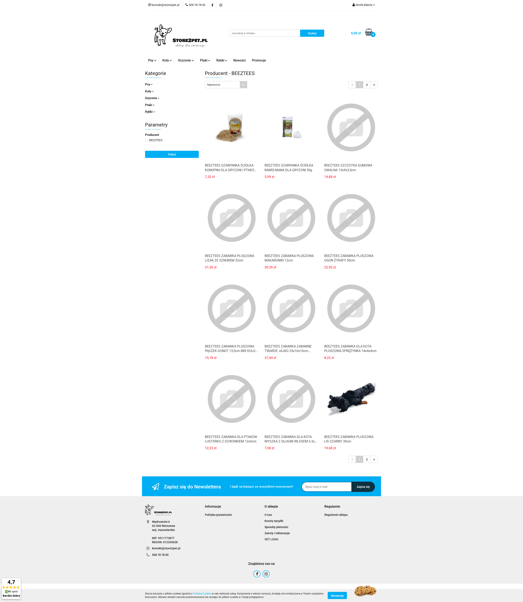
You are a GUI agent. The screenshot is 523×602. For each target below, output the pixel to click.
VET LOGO (271, 539)
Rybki (149, 112)
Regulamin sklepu (336, 514)
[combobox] (226, 84)
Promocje (259, 60)
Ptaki (149, 105)
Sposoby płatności (276, 527)
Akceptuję (337, 595)
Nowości (239, 60)
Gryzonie (151, 98)
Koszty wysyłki (274, 521)
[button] (213, 506)
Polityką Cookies (202, 593)
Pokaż (172, 154)
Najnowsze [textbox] (213, 84)
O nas (268, 514)
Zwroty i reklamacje (277, 533)
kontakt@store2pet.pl (166, 548)
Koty (148, 91)
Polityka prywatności (218, 514)
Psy (148, 84)
